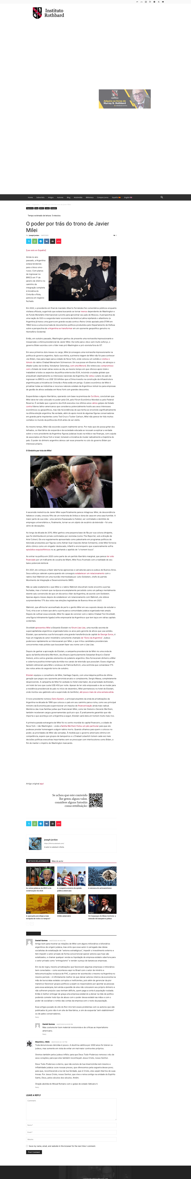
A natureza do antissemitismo (100, 888)
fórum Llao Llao (78, 627)
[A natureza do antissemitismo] (102, 876)
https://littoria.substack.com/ (54, 843)
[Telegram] (154, 2)
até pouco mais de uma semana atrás (97, 692)
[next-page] (32, 923)
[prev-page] (27, 923)
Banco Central (62, 913)
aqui (42, 783)
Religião (53, 208)
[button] (162, 197)
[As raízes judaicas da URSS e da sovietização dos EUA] (40, 876)
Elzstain (30, 675)
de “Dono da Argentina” (91, 638)
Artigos (51, 197)
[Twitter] (159, 2)
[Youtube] (163, 2)
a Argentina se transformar (60, 328)
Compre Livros (102, 197)
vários (95, 403)
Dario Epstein (58, 699)
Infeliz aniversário (64, 916)
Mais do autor (57, 861)
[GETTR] (141, 2)
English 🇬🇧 (128, 197)
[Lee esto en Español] (36, 250)
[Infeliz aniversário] (71, 904)
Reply (37, 1017)
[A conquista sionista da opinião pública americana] (71, 876)
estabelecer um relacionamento (90, 573)
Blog (68, 197)
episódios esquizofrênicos (38, 549)
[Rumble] (150, 2)
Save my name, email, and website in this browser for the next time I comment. (62, 1146)
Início (28, 204)
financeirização (85, 705)
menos (84, 311)
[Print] (52, 241)
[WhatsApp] (34, 241)
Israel (47, 208)
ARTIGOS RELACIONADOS (38, 861)
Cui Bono (95, 396)
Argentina (35, 204)
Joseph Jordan (34, 235)
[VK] (46, 241)
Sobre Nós (40, 197)
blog (36, 208)
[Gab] (137, 2)
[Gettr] (58, 241)
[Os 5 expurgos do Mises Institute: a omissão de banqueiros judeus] (102, 904)
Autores (60, 197)
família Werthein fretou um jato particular (80, 726)
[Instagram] (146, 2)
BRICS (41, 208)
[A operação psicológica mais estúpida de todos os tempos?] (40, 904)
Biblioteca (89, 197)
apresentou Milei (43, 627)
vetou (92, 376)
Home (30, 197)
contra (29, 406)
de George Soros (105, 634)
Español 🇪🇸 (116, 197)
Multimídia (78, 197)
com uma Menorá (78, 365)
